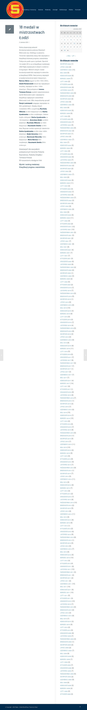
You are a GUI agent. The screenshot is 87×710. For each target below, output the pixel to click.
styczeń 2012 (65, 563)
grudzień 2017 (65, 357)
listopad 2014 (65, 465)
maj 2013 (63, 517)
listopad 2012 (65, 534)
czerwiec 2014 (66, 479)
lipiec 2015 (64, 441)
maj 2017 (63, 378)
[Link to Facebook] (80, 706)
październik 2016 (67, 398)
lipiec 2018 (64, 337)
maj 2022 (63, 212)
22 (65, 47)
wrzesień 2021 (66, 235)
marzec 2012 (65, 558)
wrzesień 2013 (66, 505)
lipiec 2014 (64, 476)
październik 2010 (67, 607)
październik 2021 (67, 232)
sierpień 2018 (65, 334)
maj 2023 (63, 177)
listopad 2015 (65, 430)
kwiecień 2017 (65, 381)
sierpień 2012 (65, 543)
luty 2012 (64, 561)
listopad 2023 (65, 160)
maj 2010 (63, 619)
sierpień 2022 (65, 203)
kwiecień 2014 (65, 485)
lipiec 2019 (64, 302)
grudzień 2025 (65, 87)
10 (71, 40)
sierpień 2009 (65, 645)
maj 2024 (63, 142)
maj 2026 (63, 73)
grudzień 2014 (65, 462)
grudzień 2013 (65, 497)
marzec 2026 (65, 78)
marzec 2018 (65, 349)
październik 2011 (67, 572)
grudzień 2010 (65, 601)
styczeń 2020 (65, 285)
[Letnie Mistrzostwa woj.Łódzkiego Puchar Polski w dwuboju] (1, 355)
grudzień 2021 (65, 227)
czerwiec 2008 (66, 680)
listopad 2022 (65, 195)
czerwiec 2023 (66, 174)
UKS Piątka (15, 707)
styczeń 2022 (65, 224)
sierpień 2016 (65, 404)
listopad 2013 (65, 500)
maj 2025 (63, 107)
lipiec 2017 (64, 372)
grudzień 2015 (65, 427)
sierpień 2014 (65, 473)
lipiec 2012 (64, 546)
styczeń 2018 (65, 354)
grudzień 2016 (65, 392)
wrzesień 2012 (66, 540)
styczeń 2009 (65, 665)
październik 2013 (67, 502)
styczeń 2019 (65, 319)
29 (65, 50)
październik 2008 (67, 674)
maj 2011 (63, 587)
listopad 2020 (65, 264)
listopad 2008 (65, 671)
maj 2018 (63, 343)
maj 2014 (63, 482)
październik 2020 (67, 267)
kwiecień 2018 (65, 346)
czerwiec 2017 (66, 375)
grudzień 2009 (65, 633)
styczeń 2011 (65, 598)
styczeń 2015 (65, 459)
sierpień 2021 (65, 238)
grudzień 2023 (65, 157)
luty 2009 (64, 662)
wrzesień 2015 (66, 436)
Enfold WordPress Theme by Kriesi (28, 707)
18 (74, 43)
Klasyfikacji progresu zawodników (32, 167)
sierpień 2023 (65, 169)
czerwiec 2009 (66, 651)
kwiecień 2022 (65, 215)
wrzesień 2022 (66, 200)
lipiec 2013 (64, 511)
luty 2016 (64, 421)
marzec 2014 (65, 488)
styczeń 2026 (65, 84)
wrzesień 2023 (66, 166)
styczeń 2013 (65, 529)
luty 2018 (64, 351)
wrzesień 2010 (66, 610)
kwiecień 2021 (65, 250)
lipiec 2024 (64, 137)
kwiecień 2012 (65, 555)
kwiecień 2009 (65, 656)
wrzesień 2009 (66, 642)
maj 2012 (63, 552)
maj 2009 (63, 653)
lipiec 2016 (64, 407)
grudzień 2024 (65, 122)
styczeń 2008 (65, 694)
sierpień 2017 (65, 369)
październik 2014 (67, 468)
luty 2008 (64, 691)
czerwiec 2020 (66, 276)
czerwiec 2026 (66, 70)
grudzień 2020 (65, 261)
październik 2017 (67, 363)
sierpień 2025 (65, 99)
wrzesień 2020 (66, 270)
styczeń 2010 (65, 630)
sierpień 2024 (65, 134)
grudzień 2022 (65, 192)
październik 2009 (67, 639)
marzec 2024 (65, 148)
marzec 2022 (65, 218)
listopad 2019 (65, 290)
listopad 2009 (65, 636)
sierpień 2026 (65, 64)
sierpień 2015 (65, 439)
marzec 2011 (65, 592)
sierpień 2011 (65, 578)
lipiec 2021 (64, 241)
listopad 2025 (65, 90)
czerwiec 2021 (66, 244)
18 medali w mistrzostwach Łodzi (32, 32)
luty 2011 (64, 595)
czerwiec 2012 (66, 549)
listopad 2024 (65, 125)
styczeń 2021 (65, 258)
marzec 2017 (65, 383)
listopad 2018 (65, 325)
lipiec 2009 (64, 648)
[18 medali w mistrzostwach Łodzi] (9, 29)
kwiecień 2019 (65, 311)
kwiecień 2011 (65, 590)
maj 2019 (63, 308)
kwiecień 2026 (65, 76)
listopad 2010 (65, 604)
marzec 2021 (65, 253)
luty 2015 (64, 456)
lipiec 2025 (64, 102)
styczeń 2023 (65, 189)
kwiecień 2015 (65, 450)
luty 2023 (64, 186)
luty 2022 (64, 221)
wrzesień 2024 (66, 131)
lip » (74, 56)
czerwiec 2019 (66, 305)
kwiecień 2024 (65, 145)
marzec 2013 (65, 523)
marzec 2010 (65, 624)
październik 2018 (67, 328)
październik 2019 (67, 293)
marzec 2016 (65, 418)
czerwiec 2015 (66, 444)
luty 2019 (64, 317)
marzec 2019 (65, 314)
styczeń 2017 (65, 389)
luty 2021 (64, 256)
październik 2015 (67, 433)
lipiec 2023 (64, 171)
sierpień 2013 (65, 508)
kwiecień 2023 (65, 180)
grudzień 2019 (65, 288)
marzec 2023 (65, 183)
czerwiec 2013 (66, 514)
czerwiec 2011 (66, 584)
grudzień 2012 (65, 532)
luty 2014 (64, 491)
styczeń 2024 (65, 154)
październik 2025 (67, 93)
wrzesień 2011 (66, 575)
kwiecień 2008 (65, 685)
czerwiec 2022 (66, 209)
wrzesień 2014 (66, 470)
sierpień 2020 (65, 273)
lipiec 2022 (64, 206)
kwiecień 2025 (65, 110)
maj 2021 (63, 247)
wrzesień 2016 (66, 401)
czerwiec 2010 (66, 616)
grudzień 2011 (65, 566)
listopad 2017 (65, 360)
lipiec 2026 (64, 67)
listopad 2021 (65, 229)
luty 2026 (64, 81)
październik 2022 (67, 198)
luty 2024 (64, 151)
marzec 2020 (65, 279)
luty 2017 (64, 386)
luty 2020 (64, 282)
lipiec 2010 (64, 613)
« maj (68, 56)
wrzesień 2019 (66, 296)
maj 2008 (63, 682)
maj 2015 (63, 447)
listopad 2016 (65, 395)
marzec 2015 (65, 453)
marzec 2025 (65, 113)
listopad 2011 (65, 569)
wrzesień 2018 (66, 331)
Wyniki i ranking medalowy (29, 164)
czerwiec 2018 (66, 340)
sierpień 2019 (65, 299)
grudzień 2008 (65, 668)
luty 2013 (64, 526)
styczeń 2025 (65, 119)
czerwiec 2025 (66, 105)
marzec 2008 (65, 688)
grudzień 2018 (65, 322)
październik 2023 (67, 163)
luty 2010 (64, 627)
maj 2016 (63, 412)
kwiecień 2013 (65, 520)
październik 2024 (67, 128)
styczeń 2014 (65, 494)
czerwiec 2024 (66, 139)
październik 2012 (67, 537)
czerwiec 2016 (66, 410)
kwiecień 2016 (65, 415)
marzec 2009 (65, 659)
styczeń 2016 (65, 424)
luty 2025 (64, 116)
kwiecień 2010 (65, 621)
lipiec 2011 (64, 581)
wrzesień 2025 (66, 96)
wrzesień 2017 (66, 366)
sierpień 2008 (65, 677)
